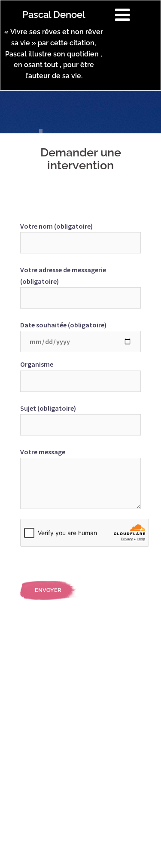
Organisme (36, 364)
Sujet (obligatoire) (48, 408)
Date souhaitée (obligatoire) (63, 325)
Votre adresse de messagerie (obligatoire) (63, 275)
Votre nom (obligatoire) (56, 226)
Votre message (42, 451)
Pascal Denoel (53, 14)
